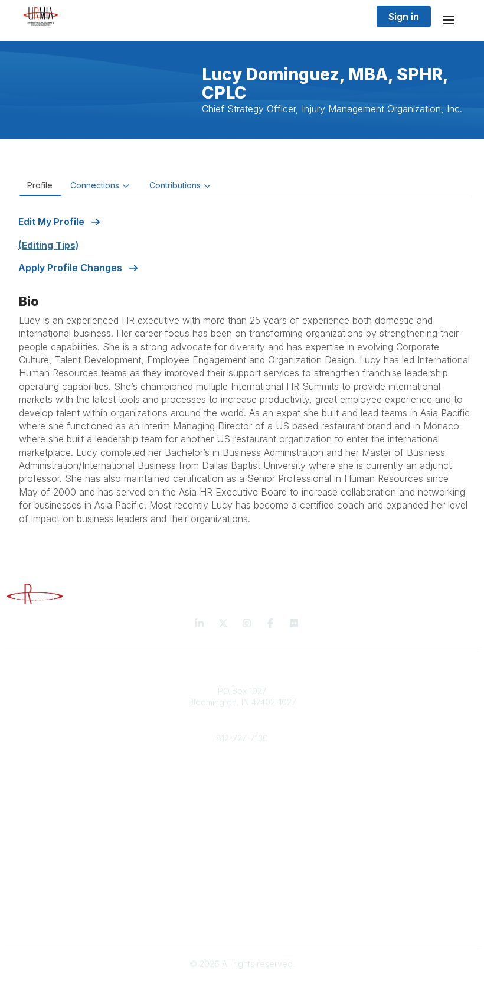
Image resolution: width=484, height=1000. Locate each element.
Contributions (175, 185)
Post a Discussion (242, 865)
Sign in (403, 16)
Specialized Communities (242, 877)
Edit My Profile (52, 221)
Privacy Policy (242, 912)
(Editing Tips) (48, 245)
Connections (94, 185)
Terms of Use (242, 924)
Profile (40, 185)
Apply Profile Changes (71, 267)
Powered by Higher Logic (242, 985)
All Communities (242, 853)
